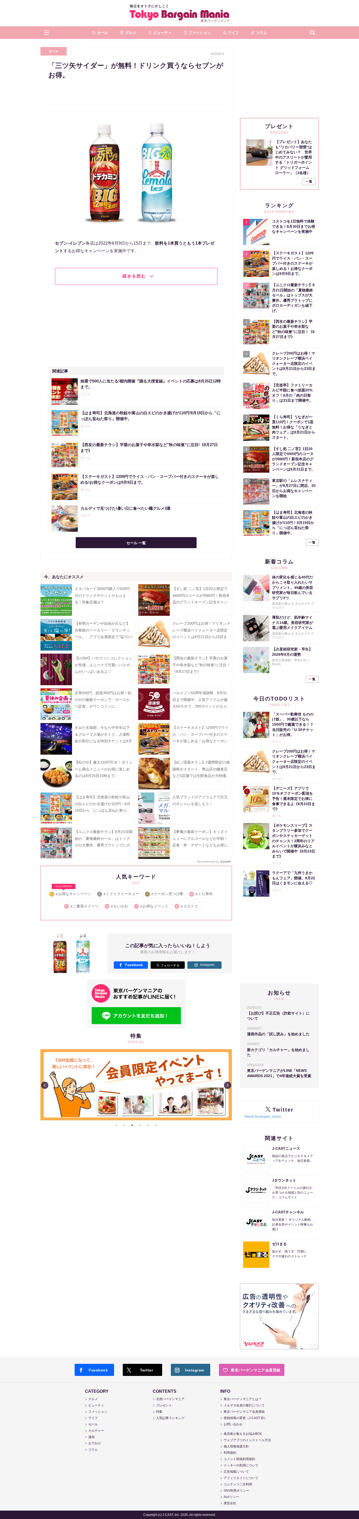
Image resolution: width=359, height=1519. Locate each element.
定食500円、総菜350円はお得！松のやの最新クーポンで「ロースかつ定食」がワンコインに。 (103, 699)
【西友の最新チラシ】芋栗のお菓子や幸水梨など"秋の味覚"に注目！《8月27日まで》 (201, 664)
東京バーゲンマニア (179, 13)
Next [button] (228, 1085)
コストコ (187, 906)
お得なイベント (152, 906)
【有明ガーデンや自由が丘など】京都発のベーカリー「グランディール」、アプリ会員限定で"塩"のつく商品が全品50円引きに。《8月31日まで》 (103, 636)
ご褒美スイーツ (82, 906)
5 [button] (148, 1125)
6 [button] (155, 1125)
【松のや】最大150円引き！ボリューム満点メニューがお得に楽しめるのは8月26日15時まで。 (103, 769)
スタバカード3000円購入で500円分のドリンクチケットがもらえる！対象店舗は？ (102, 595)
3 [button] (132, 1125)
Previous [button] (45, 1085)
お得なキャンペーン (71, 893)
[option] (136, 1085)
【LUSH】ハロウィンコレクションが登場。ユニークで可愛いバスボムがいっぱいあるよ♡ (103, 664)
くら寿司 (202, 894)
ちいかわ (117, 906)
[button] (46, 32)
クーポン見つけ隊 (165, 894)
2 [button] (124, 1125)
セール (53, 51)
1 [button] (116, 1125)
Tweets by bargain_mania (262, 1116)
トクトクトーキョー (119, 894)
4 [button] (140, 1125)
